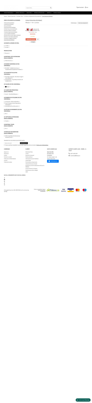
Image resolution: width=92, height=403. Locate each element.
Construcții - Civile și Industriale (12, 101)
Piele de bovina (8, 60)
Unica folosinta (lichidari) (9, 40)
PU (5, 128)
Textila (6, 121)
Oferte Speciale (20, 12)
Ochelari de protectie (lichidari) (10, 29)
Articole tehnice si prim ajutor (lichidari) (12, 35)
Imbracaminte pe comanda (31, 163)
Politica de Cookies (8, 162)
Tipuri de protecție (39, 12)
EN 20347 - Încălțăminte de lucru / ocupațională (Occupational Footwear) (13, 68)
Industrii (29, 12)
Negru (7, 86)
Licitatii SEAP (28, 160)
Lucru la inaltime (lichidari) (9, 33)
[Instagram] (4, 184)
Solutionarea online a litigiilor (32, 170)
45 (5, 113)
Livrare (27, 153)
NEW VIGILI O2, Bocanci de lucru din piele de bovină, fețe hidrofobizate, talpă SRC (32, 29)
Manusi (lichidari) (7, 26)
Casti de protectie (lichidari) (10, 27)
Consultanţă (57, 12)
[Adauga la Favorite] (38, 39)
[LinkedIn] (4, 181)
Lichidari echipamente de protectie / (33, 16)
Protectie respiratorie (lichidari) (10, 32)
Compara (33, 42)
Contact (5, 160)
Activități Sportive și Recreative (11, 106)
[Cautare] (51, 8)
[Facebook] (4, 178)
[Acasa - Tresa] (11, 7)
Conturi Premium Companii (31, 168)
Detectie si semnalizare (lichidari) (11, 36)
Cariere (5, 155)
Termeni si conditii (8, 157)
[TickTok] (4, 183)
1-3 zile (6, 45)
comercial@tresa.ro (75, 155)
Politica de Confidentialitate (42, 145)
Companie (7, 149)
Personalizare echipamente (31, 162)
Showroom (6, 153)
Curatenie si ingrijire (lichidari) (10, 38)
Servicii (49, 12)
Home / (6, 16)
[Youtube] (4, 179)
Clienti (28, 149)
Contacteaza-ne (54, 161)
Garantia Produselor (30, 155)
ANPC (27, 172)
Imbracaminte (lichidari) (9, 22)
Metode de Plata (29, 152)
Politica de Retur (29, 157)
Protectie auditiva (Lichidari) (10, 30)
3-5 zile (6, 47)
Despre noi (6, 152)
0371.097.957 (74, 153)
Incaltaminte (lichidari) (8, 24)
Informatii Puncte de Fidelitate (32, 158)
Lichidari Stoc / (20, 16)
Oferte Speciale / (12, 16)
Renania (7, 53)
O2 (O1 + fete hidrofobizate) (11, 94)
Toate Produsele (8, 12)
